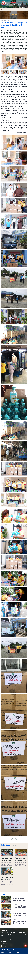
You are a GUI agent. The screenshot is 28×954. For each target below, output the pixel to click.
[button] (2, 9)
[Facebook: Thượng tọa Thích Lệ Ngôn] (5, 950)
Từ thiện (14, 15)
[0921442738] (10, 950)
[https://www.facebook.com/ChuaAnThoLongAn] (2, 950)
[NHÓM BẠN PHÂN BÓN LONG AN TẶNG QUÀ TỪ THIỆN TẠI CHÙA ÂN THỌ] (21, 857)
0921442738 (6, 943)
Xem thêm (15, 845)
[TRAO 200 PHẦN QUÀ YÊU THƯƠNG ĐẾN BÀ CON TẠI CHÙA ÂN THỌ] (7, 857)
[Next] (25, 61)
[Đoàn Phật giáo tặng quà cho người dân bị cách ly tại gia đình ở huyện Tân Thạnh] (14, 61)
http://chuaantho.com (8, 946)
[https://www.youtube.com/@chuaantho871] (8, 950)
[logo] (4, 3)
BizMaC (18, 952)
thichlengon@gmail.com (9, 941)
